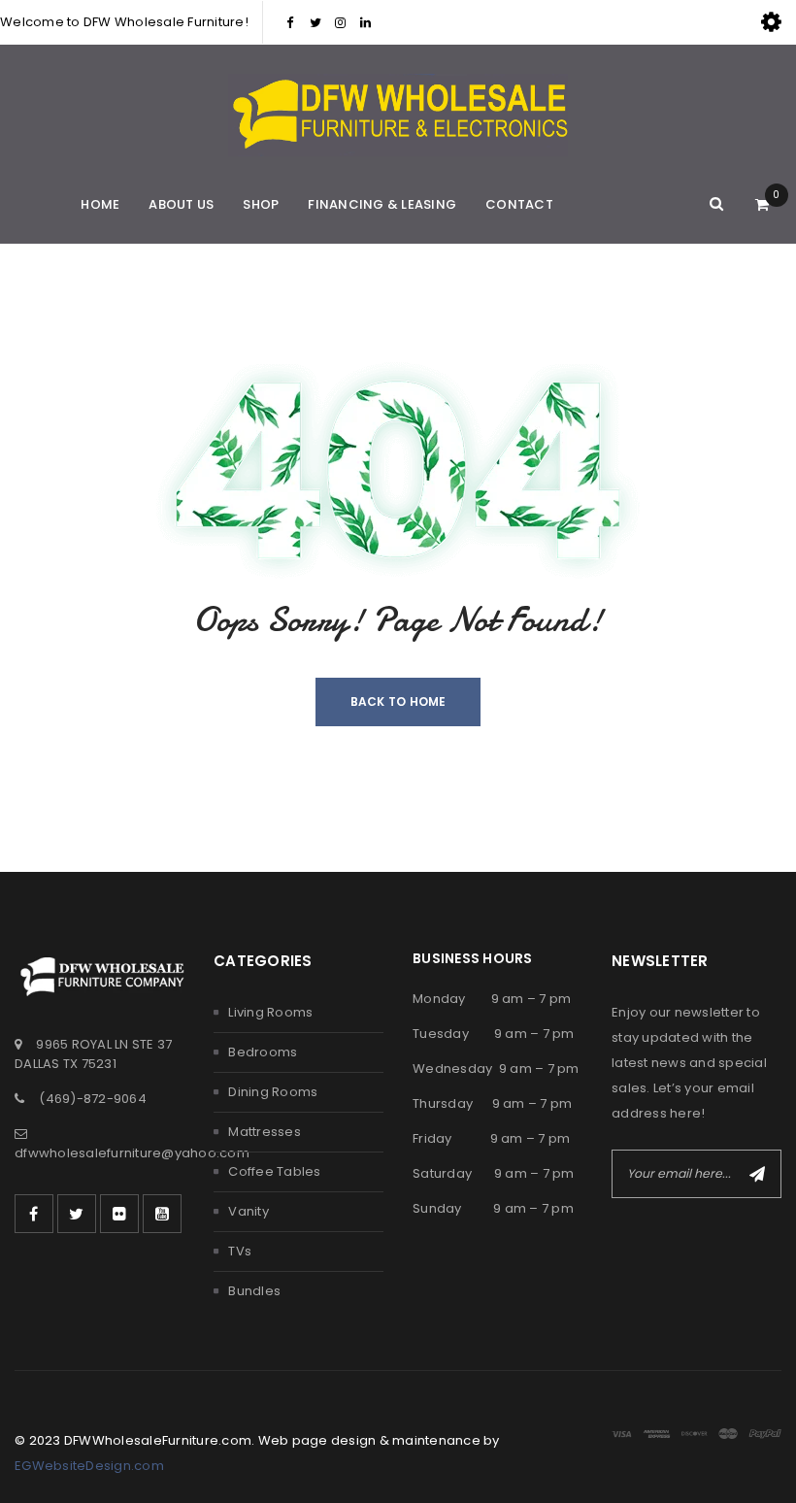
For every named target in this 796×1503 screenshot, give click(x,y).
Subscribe (757, 1174)
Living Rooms (270, 1012)
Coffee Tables (274, 1171)
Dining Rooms (272, 1092)
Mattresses (264, 1131)
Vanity (248, 1211)
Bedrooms (262, 1052)
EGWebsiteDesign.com (89, 1465)
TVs (239, 1251)
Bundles (254, 1291)
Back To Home (398, 701)
